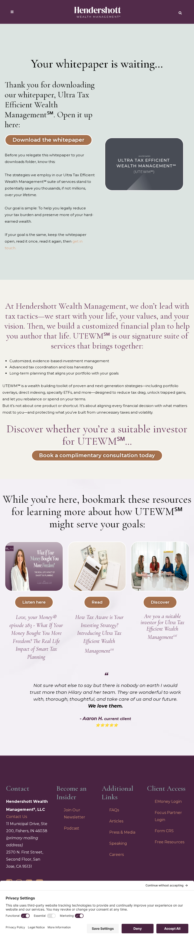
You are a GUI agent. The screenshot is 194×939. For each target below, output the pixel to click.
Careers (116, 854)
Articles (116, 821)
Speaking (118, 843)
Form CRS (164, 831)
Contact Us (16, 816)
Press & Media (122, 832)
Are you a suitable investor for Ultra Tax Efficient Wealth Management (162, 627)
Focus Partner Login (168, 816)
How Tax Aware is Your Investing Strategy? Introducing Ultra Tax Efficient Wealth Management (99, 634)
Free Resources (169, 842)
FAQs (114, 810)
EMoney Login (168, 801)
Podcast (71, 828)
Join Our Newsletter (74, 813)
